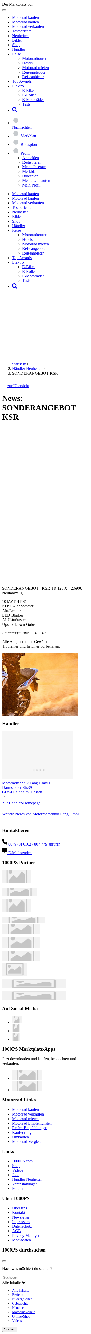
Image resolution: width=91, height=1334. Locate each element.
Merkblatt (30, 171)
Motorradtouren (34, 58)
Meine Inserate (34, 167)
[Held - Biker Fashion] (16, 910)
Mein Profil (31, 185)
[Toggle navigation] (4, 10)
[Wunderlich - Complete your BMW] (34, 999)
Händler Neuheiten (27, 368)
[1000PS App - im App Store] (27, 1078)
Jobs (15, 1175)
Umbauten (20, 1137)
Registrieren (31, 162)
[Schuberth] (21, 933)
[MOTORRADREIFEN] (19, 894)
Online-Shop (21, 1316)
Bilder (17, 40)
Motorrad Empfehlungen (32, 1123)
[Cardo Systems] (21, 960)
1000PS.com (22, 1161)
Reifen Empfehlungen (29, 1128)
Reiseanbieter (33, 77)
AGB (16, 1231)
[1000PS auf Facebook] (16, 1030)
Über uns (19, 1208)
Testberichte (21, 31)
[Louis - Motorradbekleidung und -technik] (14, 974)
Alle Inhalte (20, 1290)
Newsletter (20, 1217)
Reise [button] (16, 54)
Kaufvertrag (21, 1132)
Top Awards (22, 81)
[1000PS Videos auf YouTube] (17, 1022)
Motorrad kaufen (25, 17)
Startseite (19, 364)
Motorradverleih (23, 1312)
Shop (16, 45)
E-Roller (29, 95)
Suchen (9, 1329)
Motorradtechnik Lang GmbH (26, 783)
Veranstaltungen (25, 1184)
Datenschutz (22, 1226)
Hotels (27, 63)
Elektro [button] (18, 86)
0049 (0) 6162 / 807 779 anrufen (33, 844)
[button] (14, 110)
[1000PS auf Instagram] (16, 1039)
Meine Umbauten (36, 180)
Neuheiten (20, 35)
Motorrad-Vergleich (27, 1141)
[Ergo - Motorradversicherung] (34, 986)
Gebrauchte (20, 1303)
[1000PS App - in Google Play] (27, 1090)
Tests (26, 104)
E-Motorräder (33, 99)
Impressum (21, 1222)
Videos (17, 1170)
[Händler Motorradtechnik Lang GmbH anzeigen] (37, 778)
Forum (17, 1188)
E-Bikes (28, 90)
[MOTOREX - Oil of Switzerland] (16, 882)
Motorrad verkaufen (28, 26)
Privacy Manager (25, 1235)
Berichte (18, 1295)
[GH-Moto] (23, 921)
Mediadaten (21, 1240)
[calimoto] (21, 946)
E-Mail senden (19, 853)
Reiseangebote (34, 72)
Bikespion (30, 176)
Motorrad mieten (35, 67)
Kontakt (18, 1212)
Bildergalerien (22, 1299)
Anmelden (30, 158)
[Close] (4, 1261)
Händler (18, 49)
